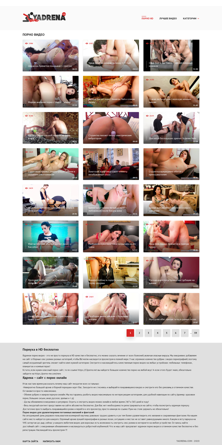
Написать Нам (51, 441)
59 (195, 332)
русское (56, 398)
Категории (189, 18)
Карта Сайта (30, 441)
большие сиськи (37, 398)
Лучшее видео (168, 18)
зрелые (64, 398)
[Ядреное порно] (44, 17)
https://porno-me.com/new (48, 373)
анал (48, 398)
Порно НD (147, 18)
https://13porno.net (87, 370)
